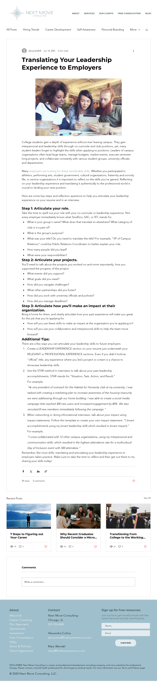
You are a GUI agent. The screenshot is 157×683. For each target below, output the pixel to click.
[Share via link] (45, 471)
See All (147, 498)
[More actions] (133, 51)
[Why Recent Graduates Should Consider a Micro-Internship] (78, 516)
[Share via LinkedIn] (38, 471)
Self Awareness (86, 29)
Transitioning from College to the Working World (126, 535)
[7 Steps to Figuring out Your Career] (29, 516)
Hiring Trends (31, 29)
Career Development (58, 29)
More (133, 29)
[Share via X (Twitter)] (30, 471)
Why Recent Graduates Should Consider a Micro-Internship (78, 535)
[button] (146, 30)
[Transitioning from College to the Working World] (128, 516)
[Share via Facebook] (23, 471)
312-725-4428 (56, 624)
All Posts (11, 29)
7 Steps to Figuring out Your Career (26, 535)
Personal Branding (113, 29)
